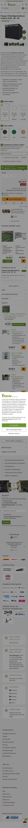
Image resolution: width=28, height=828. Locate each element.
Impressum (17, 433)
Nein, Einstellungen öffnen (14, 429)
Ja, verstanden (14, 425)
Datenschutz (11, 433)
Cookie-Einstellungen (7, 419)
